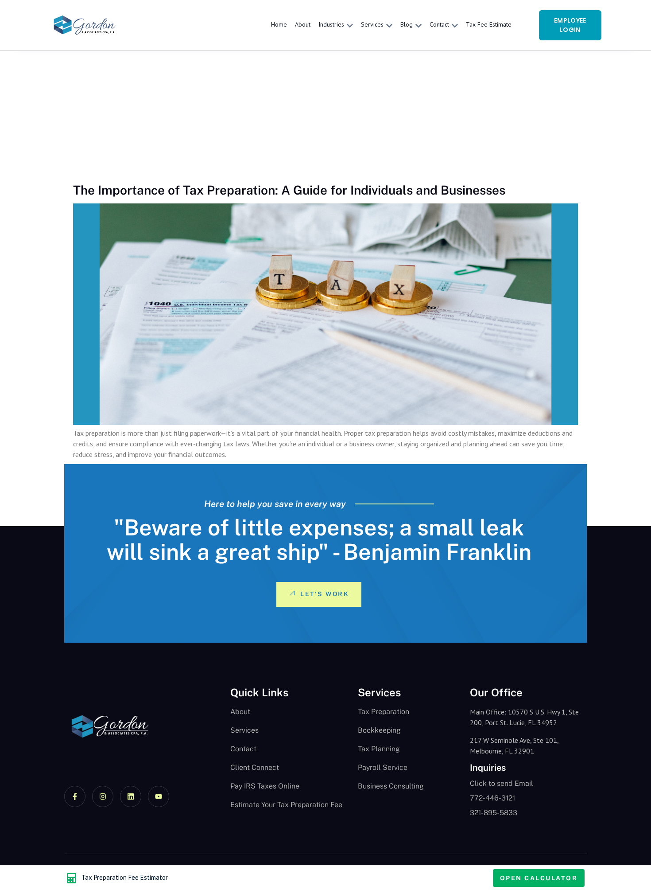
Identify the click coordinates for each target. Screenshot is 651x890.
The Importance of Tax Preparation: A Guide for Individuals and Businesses (289, 190)
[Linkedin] (130, 796)
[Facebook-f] (74, 796)
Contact (439, 24)
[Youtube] (158, 796)
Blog (406, 24)
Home (279, 24)
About (302, 24)
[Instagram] (102, 796)
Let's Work (324, 593)
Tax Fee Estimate (489, 24)
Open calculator (539, 878)
